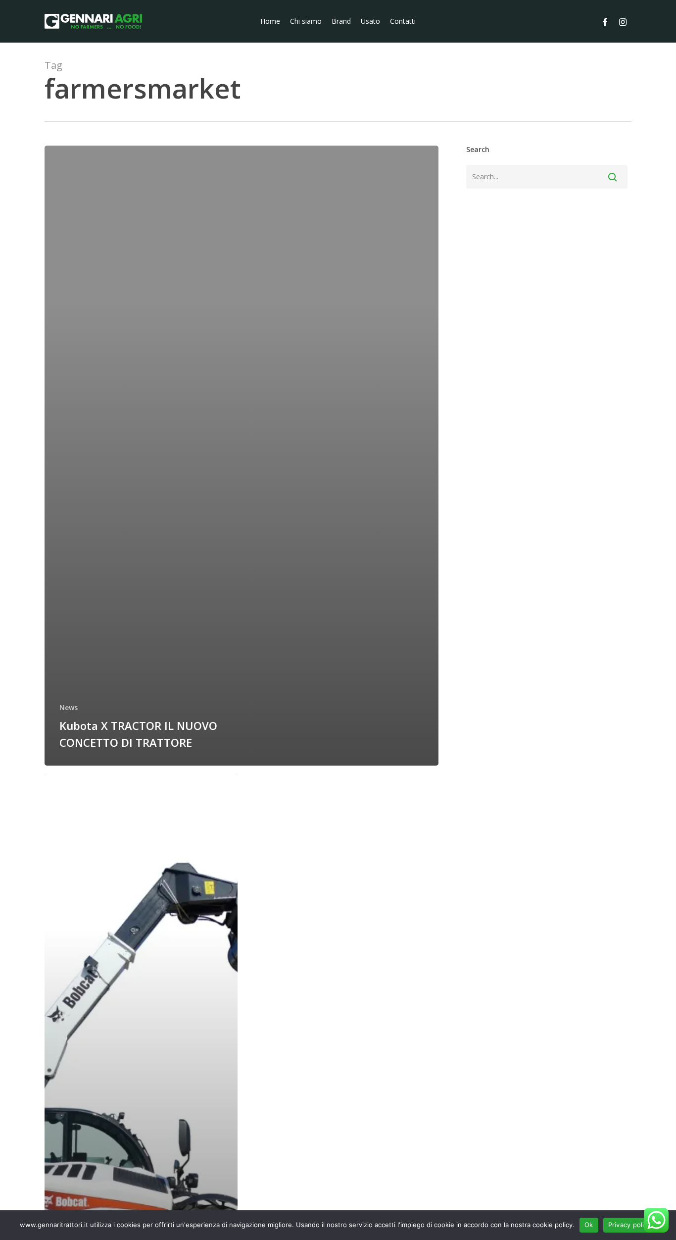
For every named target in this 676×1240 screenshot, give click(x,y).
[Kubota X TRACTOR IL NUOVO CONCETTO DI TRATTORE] (241, 456)
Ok (588, 1225)
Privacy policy (630, 1225)
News (68, 707)
